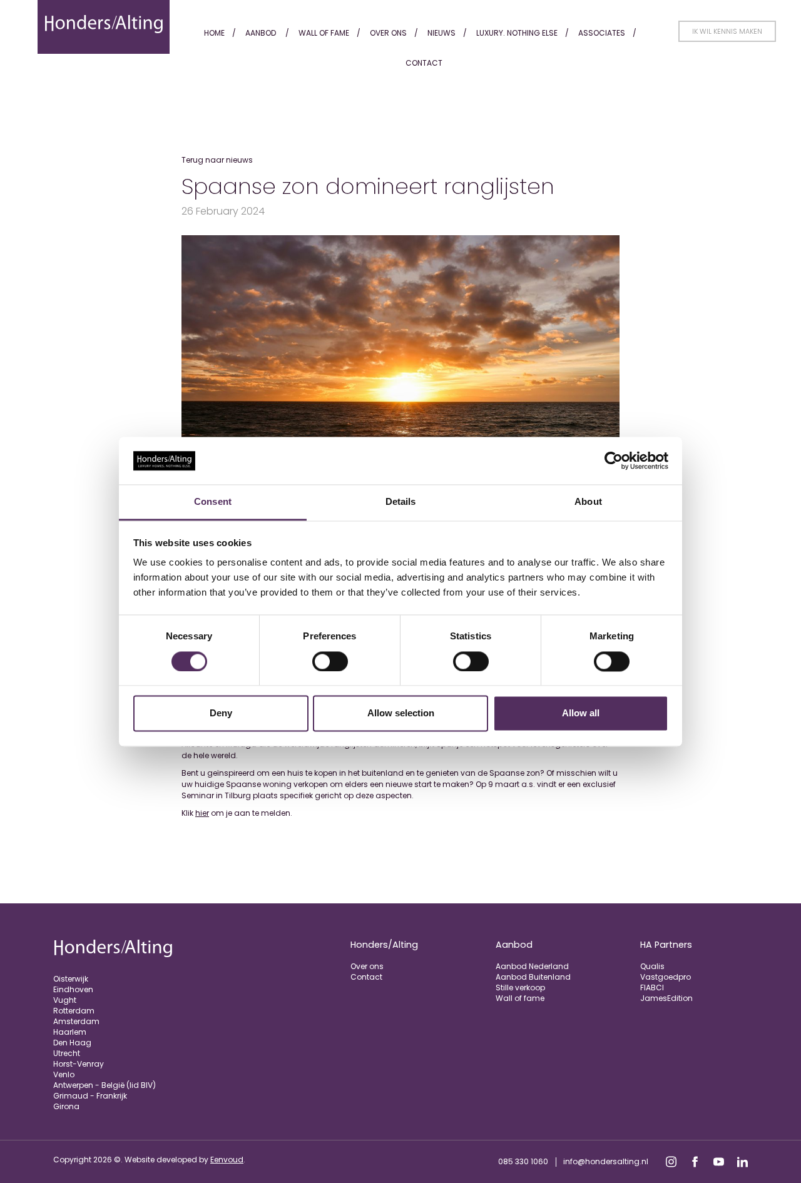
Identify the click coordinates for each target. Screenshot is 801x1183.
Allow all (580, 713)
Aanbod (260, 33)
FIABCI (652, 987)
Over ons (388, 33)
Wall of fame (323, 33)
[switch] (330, 661)
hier (202, 813)
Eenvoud (226, 1159)
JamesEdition (666, 998)
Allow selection (400, 713)
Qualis (652, 966)
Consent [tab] (213, 502)
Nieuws (441, 33)
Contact (424, 63)
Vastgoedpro (665, 977)
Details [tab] (400, 502)
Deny (221, 713)
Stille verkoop (520, 987)
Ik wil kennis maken (727, 31)
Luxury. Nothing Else (517, 33)
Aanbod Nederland (532, 966)
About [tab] (588, 502)
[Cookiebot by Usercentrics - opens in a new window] (613, 460)
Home (214, 33)
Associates (601, 33)
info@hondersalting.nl (605, 1161)
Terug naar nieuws (217, 160)
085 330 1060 (523, 1161)
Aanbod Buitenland (533, 977)
